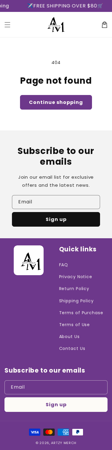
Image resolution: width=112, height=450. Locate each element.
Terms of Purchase (81, 313)
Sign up (56, 219)
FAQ (63, 265)
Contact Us (72, 348)
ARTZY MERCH (63, 442)
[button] (7, 24)
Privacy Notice (76, 277)
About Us (69, 337)
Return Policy (74, 289)
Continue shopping (56, 102)
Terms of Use (74, 325)
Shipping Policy (76, 301)
